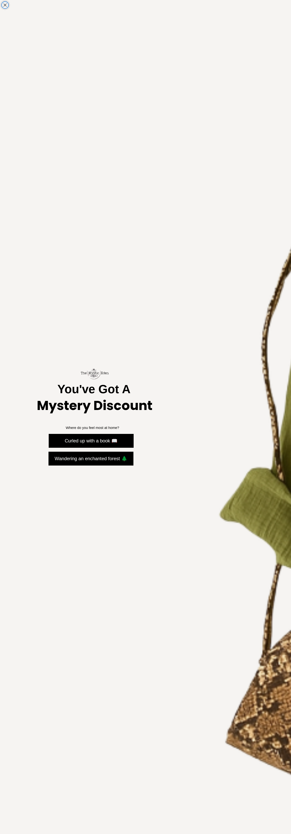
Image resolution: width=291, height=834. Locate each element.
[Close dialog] (5, 5)
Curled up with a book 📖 (91, 440)
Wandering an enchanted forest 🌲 (91, 458)
